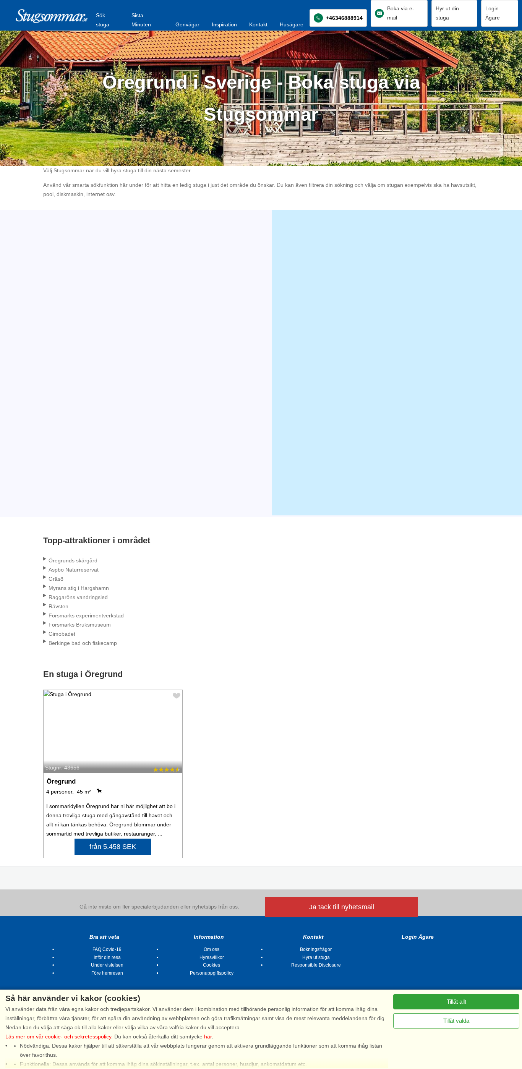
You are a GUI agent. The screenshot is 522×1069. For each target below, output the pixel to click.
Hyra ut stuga (316, 957)
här (208, 1036)
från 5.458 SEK (112, 846)
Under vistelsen (107, 965)
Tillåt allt (456, 1001)
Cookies (211, 965)
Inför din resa (107, 957)
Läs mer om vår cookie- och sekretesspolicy (58, 1036)
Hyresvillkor (211, 957)
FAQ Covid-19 (107, 949)
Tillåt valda (456, 1020)
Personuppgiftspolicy (211, 973)
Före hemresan (107, 973)
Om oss (211, 949)
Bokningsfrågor (316, 949)
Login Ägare (418, 937)
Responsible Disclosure (316, 965)
